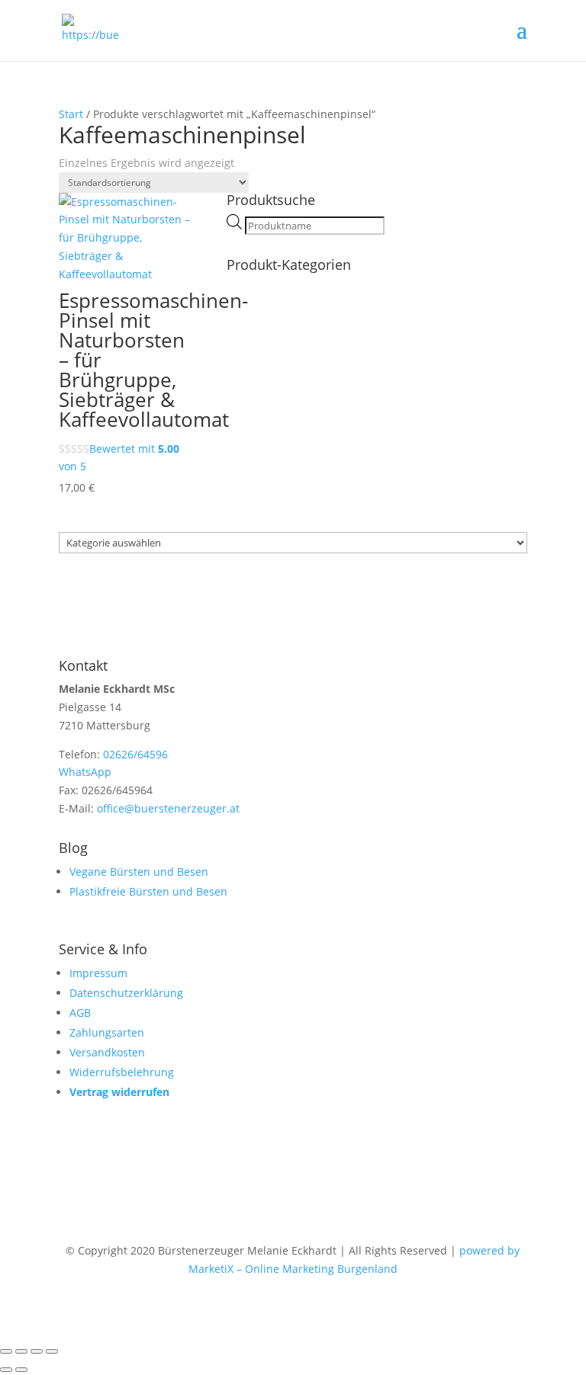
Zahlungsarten (106, 1032)
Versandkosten (107, 1052)
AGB (80, 1012)
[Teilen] (37, 1351)
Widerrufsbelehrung (121, 1072)
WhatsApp (85, 771)
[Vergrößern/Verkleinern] (6, 1351)
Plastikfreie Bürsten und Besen (148, 891)
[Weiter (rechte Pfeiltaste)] (21, 1369)
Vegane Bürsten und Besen (138, 871)
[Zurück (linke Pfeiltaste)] (6, 1369)
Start (71, 114)
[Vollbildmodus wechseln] (21, 1351)
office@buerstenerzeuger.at (168, 808)
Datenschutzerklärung (126, 993)
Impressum (98, 973)
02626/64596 (135, 754)
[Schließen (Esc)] (52, 1351)
